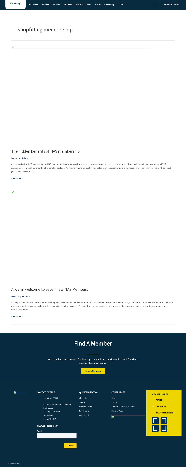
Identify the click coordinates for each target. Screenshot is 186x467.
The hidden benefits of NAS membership (45, 151)
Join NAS (45, 4)
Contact (121, 4)
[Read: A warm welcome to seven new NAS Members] (81, 236)
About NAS (33, 4)
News (88, 4)
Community (109, 4)
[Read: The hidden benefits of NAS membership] (81, 95)
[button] (155, 4)
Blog (13, 158)
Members (56, 4)
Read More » (16, 178)
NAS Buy (79, 4)
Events (98, 4)
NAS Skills (68, 4)
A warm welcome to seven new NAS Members (49, 289)
